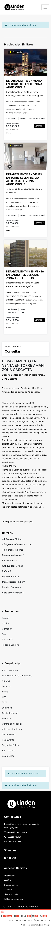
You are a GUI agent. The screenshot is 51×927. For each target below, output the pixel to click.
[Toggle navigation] (45, 7)
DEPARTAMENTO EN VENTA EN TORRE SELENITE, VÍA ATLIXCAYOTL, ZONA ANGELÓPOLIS (24, 179)
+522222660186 (13, 837)
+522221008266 (13, 841)
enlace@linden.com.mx (16, 832)
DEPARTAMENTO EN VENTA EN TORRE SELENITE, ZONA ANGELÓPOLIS (24, 84)
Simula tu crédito (11, 894)
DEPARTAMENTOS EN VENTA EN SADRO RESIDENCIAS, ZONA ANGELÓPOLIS (25, 275)
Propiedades (9, 875)
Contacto (8, 889)
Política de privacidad (13, 899)
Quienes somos (11, 885)
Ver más (38, 126)
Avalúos (7, 880)
